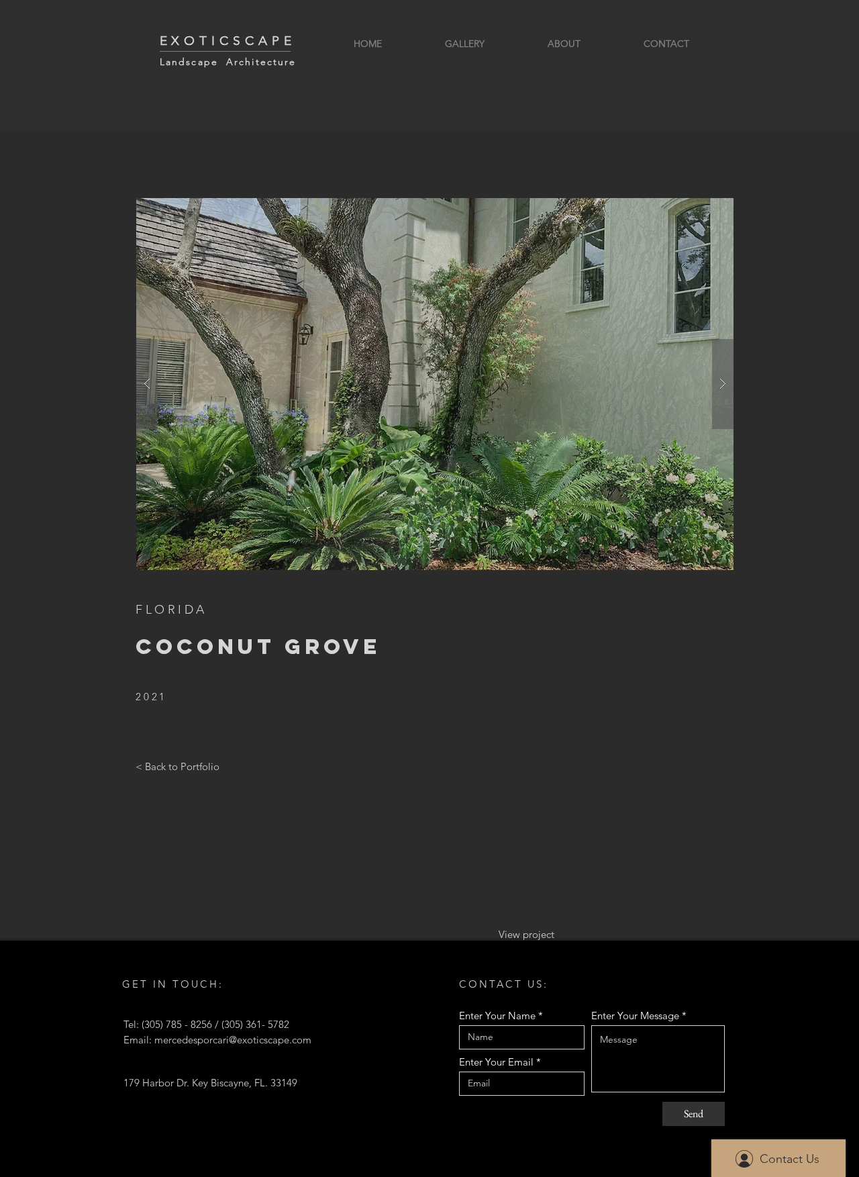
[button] (435, 384)
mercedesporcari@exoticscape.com (232, 1039)
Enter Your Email (496, 1062)
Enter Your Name (497, 1015)
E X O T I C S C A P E (226, 40)
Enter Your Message (635, 1015)
